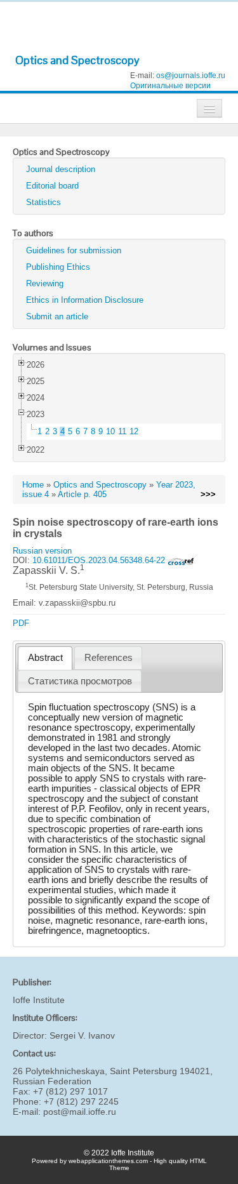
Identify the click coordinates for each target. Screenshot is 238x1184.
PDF (21, 623)
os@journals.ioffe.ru (190, 75)
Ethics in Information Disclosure (84, 300)
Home (33, 484)
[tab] (45, 658)
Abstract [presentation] (45, 658)
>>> (208, 494)
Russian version (42, 550)
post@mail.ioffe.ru (79, 1112)
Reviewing (44, 283)
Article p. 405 (82, 494)
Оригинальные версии (170, 85)
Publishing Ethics (58, 267)
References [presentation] (108, 658)
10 (110, 431)
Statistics (43, 202)
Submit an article (57, 316)
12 (133, 431)
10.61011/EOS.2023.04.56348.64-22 (100, 560)
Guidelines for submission (73, 250)
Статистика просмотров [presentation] (80, 681)
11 (122, 431)
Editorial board (52, 185)
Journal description (60, 169)
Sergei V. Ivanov (82, 1035)
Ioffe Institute (39, 1000)
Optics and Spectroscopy (77, 60)
